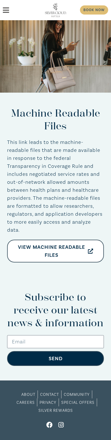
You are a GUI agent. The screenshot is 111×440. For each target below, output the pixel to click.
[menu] (21, 10)
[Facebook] (50, 425)
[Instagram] (61, 425)
